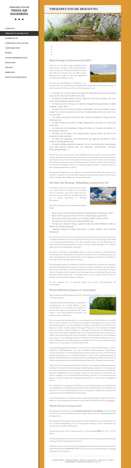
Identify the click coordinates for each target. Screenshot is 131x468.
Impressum (10, 72)
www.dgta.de (110, 400)
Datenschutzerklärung (16, 77)
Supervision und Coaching (17, 43)
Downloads (10, 63)
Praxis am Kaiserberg (19, 11)
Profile (8, 53)
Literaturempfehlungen (16, 58)
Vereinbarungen (12, 48)
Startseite (10, 28)
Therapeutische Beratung (17, 33)
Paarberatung (11, 38)
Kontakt (9, 67)
